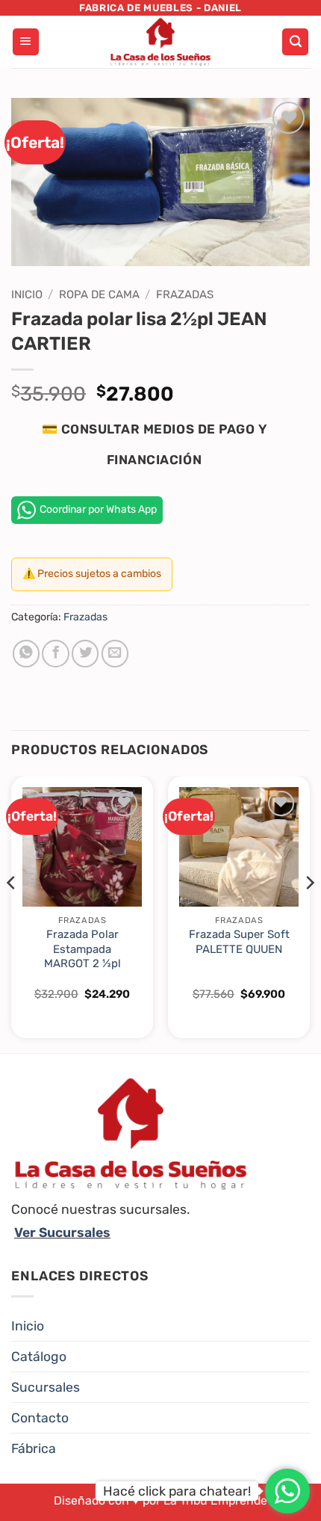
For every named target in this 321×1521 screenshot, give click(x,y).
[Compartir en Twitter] (85, 653)
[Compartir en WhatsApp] (26, 653)
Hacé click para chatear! (177, 1491)
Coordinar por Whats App (98, 509)
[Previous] (12, 913)
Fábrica (33, 1448)
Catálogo (38, 1356)
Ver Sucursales (62, 1232)
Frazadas (185, 294)
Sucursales (45, 1387)
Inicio (27, 294)
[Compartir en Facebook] (55, 653)
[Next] (309, 913)
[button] (26, 41)
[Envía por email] (115, 653)
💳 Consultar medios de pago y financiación (154, 444)
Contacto (40, 1417)
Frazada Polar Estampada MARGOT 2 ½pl (82, 949)
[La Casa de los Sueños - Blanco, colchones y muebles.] (160, 42)
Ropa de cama (99, 294)
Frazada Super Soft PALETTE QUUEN (239, 941)
